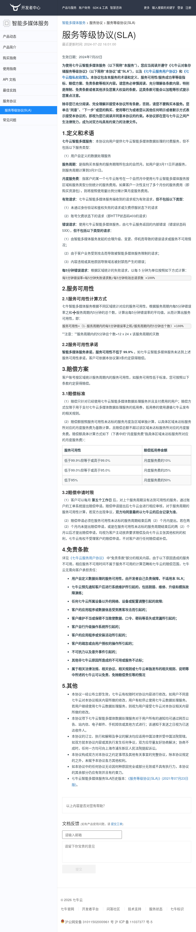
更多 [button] (147, 8)
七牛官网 (67, 908)
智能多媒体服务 (30, 23)
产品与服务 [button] (69, 8)
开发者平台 (90, 908)
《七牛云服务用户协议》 (160, 71)
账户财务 (84, 8)
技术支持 (134, 908)
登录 (180, 8)
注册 (188, 8)
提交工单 (116, 824)
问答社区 (113, 908)
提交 (79, 869)
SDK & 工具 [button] (100, 8)
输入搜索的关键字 (163, 8)
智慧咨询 (116, 8)
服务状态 (156, 908)
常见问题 (9, 119)
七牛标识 (177, 908)
